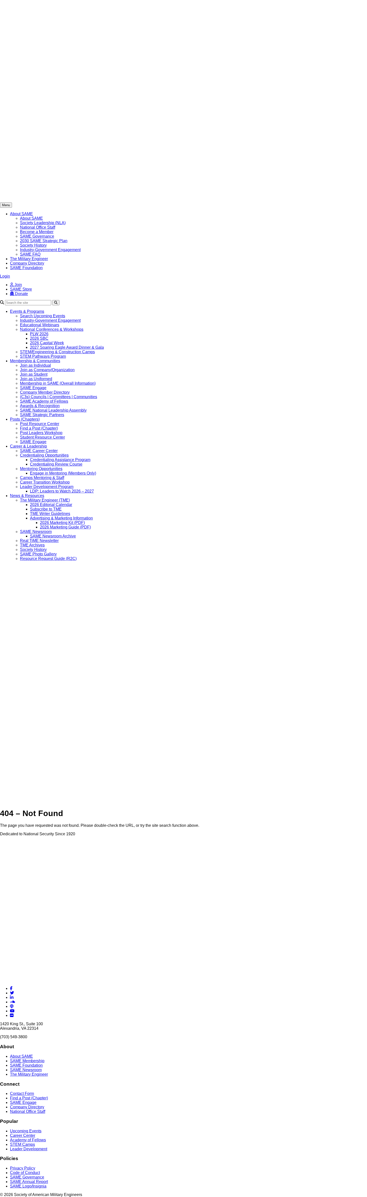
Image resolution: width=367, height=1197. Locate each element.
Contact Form (22, 1093)
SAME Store (21, 289)
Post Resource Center (39, 424)
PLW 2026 (39, 334)
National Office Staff (37, 227)
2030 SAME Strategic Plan (43, 241)
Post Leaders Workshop (41, 433)
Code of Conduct (25, 1173)
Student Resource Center (42, 437)
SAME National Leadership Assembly (53, 410)
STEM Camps (22, 1144)
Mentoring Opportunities (41, 469)
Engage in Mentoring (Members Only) (63, 473)
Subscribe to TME (46, 509)
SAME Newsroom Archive (53, 536)
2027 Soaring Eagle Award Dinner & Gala (67, 347)
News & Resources (27, 496)
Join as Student (33, 374)
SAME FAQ (30, 254)
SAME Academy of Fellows (44, 401)
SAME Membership (27, 1061)
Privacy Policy (22, 1168)
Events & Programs (27, 311)
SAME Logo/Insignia (28, 1186)
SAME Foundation (26, 268)
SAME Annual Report (29, 1182)
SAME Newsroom (36, 531)
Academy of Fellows (28, 1140)
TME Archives (32, 545)
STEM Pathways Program (43, 356)
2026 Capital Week (47, 343)
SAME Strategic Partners (42, 415)
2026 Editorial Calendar (51, 505)
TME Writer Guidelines (50, 514)
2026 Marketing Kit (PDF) (62, 522)
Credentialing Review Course (56, 464)
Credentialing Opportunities (44, 455)
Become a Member (36, 232)
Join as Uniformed (36, 379)
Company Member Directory (45, 392)
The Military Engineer (29, 259)
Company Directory (27, 263)
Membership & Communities (35, 361)
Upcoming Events (25, 1131)
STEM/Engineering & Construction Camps (57, 352)
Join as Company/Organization (47, 370)
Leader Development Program (46, 487)
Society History (33, 245)
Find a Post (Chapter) (39, 428)
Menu (6, 205)
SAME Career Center (39, 451)
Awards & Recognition (40, 406)
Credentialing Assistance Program (60, 460)
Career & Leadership (28, 446)
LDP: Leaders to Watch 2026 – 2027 (62, 491)
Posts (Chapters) (25, 419)
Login (5, 276)
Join (17, 285)
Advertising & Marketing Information (61, 518)
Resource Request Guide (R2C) (48, 558)
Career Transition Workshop (45, 482)
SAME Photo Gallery (38, 554)
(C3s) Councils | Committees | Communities (58, 397)
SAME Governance (37, 236)
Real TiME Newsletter (39, 540)
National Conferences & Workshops (51, 329)
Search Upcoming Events (42, 316)
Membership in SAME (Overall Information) (58, 383)
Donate (21, 294)
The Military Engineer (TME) (45, 500)
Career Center (22, 1135)
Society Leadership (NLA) (43, 223)
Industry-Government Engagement (50, 250)
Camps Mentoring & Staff (42, 478)
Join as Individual (35, 365)
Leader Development (28, 1149)
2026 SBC (39, 338)
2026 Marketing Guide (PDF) (65, 527)
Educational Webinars (39, 325)
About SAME (21, 214)
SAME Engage (33, 388)
